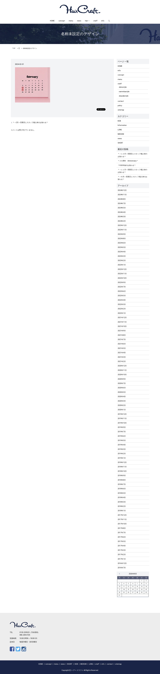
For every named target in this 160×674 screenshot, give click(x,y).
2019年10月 (122, 423)
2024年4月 (122, 212)
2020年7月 (122, 383)
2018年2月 (122, 506)
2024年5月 (122, 208)
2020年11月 (122, 370)
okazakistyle (123, 96)
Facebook (12, 649)
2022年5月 (122, 296)
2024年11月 (122, 195)
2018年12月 (122, 462)
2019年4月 (122, 445)
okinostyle (123, 87)
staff (95, 21)
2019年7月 (122, 432)
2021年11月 (122, 322)
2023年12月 (122, 225)
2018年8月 (122, 480)
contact (121, 101)
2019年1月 (122, 458)
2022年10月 (122, 278)
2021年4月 (122, 353)
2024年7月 (122, 203)
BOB (119, 121)
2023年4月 (122, 252)
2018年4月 (122, 497)
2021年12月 (122, 317)
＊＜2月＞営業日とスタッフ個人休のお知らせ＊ (30, 122)
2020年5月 (122, 392)
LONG (120, 130)
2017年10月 (122, 524)
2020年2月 (122, 405)
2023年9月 (122, 234)
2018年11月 (122, 467)
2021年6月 (122, 344)
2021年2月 (122, 361)
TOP (13, 48)
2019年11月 (122, 418)
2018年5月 (122, 493)
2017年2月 (122, 554)
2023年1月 (122, 265)
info (102, 21)
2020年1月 (122, 410)
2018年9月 (122, 475)
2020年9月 (122, 379)
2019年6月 (122, 436)
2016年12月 (122, 563)
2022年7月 (122, 287)
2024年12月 (122, 190)
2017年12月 (122, 515)
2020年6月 (122, 388)
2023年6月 (122, 243)
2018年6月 (122, 489)
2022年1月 (122, 313)
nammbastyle (124, 91)
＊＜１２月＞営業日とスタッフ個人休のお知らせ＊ (132, 155)
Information (122, 125)
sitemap (121, 110)
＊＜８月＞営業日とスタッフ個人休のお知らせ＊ (132, 178)
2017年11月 (122, 519)
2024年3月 (122, 217)
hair (86, 21)
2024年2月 (122, 221)
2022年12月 (122, 269)
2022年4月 (122, 300)
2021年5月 (122, 348)
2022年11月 (122, 274)
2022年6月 (122, 291)
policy (120, 105)
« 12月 (120, 574)
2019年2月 (122, 453)
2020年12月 (122, 366)
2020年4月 (122, 396)
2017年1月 (122, 559)
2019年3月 (122, 449)
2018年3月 (122, 502)
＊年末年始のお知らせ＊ (127, 165)
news (79, 21)
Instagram (23, 649)
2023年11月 (122, 230)
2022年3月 (122, 304)
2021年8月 (122, 335)
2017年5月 (122, 541)
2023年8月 (122, 238)
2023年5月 (122, 247)
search (109, 21)
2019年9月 (122, 427)
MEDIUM (121, 134)
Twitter (18, 649)
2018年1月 (122, 511)
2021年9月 (122, 331)
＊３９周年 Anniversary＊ (128, 161)
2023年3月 (122, 256)
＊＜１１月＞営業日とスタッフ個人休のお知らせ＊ (132, 171)
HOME (52, 21)
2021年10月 (122, 326)
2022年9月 (122, 282)
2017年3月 (122, 550)
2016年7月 (122, 568)
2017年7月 (122, 532)
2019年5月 (122, 440)
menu (71, 21)
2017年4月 (122, 546)
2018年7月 (122, 484)
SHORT (120, 143)
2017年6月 (122, 537)
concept (62, 21)
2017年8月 (122, 528)
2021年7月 (122, 339)
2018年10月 (122, 471)
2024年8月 (122, 199)
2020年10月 (122, 375)
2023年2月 (122, 260)
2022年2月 (122, 309)
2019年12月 (122, 414)
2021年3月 (122, 357)
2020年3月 (122, 401)
